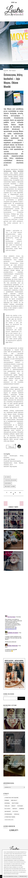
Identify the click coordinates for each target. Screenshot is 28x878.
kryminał (7, 803)
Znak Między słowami (10, 486)
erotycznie (15, 803)
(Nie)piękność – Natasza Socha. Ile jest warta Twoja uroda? (13, 561)
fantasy (14, 808)
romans (7, 800)
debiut (13, 805)
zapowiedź (8, 811)
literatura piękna (10, 816)
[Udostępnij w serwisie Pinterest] (13, 494)
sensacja (16, 814)
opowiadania (8, 814)
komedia (21, 808)
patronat (20, 805)
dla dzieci (7, 808)
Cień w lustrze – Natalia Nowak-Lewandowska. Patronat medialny (14, 661)
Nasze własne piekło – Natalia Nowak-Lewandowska (13, 540)
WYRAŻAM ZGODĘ (23, 876)
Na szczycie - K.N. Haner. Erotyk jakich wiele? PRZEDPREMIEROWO (14, 742)
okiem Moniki (8, 483)
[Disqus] (13, 594)
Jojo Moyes (7, 477)
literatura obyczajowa (10, 480)
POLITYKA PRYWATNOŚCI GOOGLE (10, 876)
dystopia (15, 811)
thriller (7, 805)
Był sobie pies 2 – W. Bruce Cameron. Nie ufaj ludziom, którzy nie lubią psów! (13, 519)
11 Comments (13, 70)
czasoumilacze (9, 819)
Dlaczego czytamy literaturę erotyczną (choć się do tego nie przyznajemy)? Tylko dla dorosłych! (14, 718)
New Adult (14, 800)
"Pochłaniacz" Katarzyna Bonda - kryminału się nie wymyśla (14, 765)
